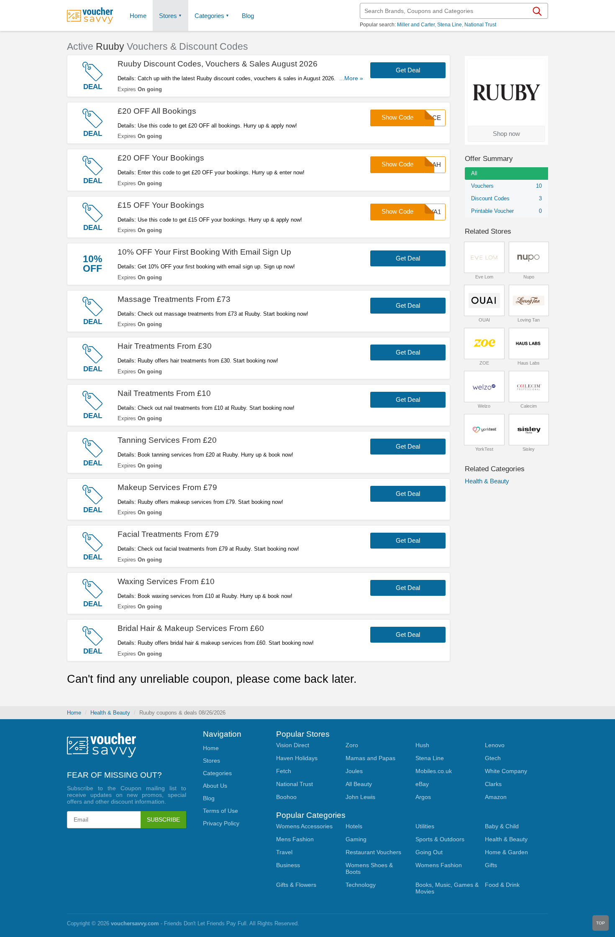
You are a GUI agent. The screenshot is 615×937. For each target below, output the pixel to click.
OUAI (484, 319)
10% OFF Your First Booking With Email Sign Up (204, 252)
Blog (248, 15)
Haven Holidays (297, 758)
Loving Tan (529, 319)
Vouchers (506, 186)
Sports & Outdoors (439, 839)
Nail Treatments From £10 (164, 393)
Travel (284, 852)
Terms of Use (220, 810)
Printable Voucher (506, 211)
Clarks (493, 784)
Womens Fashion (438, 865)
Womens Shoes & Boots (369, 868)
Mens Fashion (295, 839)
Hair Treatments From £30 (165, 346)
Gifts (491, 865)
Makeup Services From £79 (167, 487)
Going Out (429, 852)
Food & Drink (502, 884)
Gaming (356, 839)
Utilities (424, 826)
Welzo (484, 406)
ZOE (484, 362)
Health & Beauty (487, 481)
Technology (361, 884)
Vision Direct (292, 745)
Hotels (354, 826)
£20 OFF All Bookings (157, 111)
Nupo (528, 276)
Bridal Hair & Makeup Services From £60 (191, 628)
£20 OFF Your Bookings (161, 157)
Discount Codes (506, 198)
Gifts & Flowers (296, 884)
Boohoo (286, 797)
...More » (351, 78)
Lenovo (495, 745)
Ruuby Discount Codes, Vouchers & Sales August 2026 (218, 63)
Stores (168, 15)
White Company (506, 771)
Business (288, 865)
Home (74, 713)
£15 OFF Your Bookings (161, 205)
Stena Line (449, 25)
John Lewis (360, 797)
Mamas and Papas (370, 758)
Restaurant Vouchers (373, 852)
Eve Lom (484, 276)
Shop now (506, 133)
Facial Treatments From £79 (168, 534)
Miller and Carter (416, 25)
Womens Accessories (304, 826)
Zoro (352, 745)
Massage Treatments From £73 (174, 299)
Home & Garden (506, 852)
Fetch (283, 771)
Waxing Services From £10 (166, 581)
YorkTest (484, 449)
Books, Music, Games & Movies (447, 888)
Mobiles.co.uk (433, 771)
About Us (215, 785)
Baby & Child (502, 826)
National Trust (480, 25)
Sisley (529, 449)
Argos (423, 797)
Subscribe (163, 819)
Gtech (493, 758)
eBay (422, 784)
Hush (422, 745)
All (474, 173)
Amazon (496, 797)
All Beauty (359, 784)
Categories (209, 15)
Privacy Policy (221, 823)
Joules (354, 771)
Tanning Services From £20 (167, 440)
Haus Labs (529, 362)
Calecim (528, 406)
